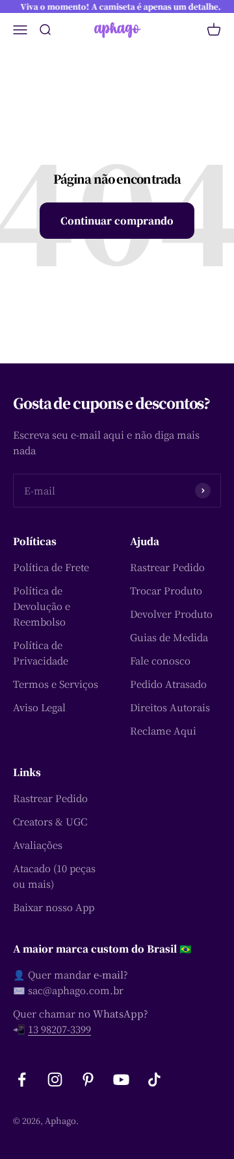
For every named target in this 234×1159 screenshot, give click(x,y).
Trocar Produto (166, 590)
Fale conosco (160, 660)
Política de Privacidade (40, 652)
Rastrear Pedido (167, 567)
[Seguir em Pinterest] (88, 1079)
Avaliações (37, 844)
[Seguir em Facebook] (22, 1079)
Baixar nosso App (53, 907)
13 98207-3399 (59, 1029)
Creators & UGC (50, 821)
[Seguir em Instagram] (55, 1079)
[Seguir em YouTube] (121, 1079)
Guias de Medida (169, 637)
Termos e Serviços (55, 683)
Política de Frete (51, 567)
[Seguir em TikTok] (154, 1079)
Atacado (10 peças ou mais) (54, 875)
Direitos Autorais (170, 707)
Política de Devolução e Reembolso (41, 605)
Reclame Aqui (163, 730)
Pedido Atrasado (168, 683)
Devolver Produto (171, 613)
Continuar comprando (117, 220)
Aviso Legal (39, 707)
